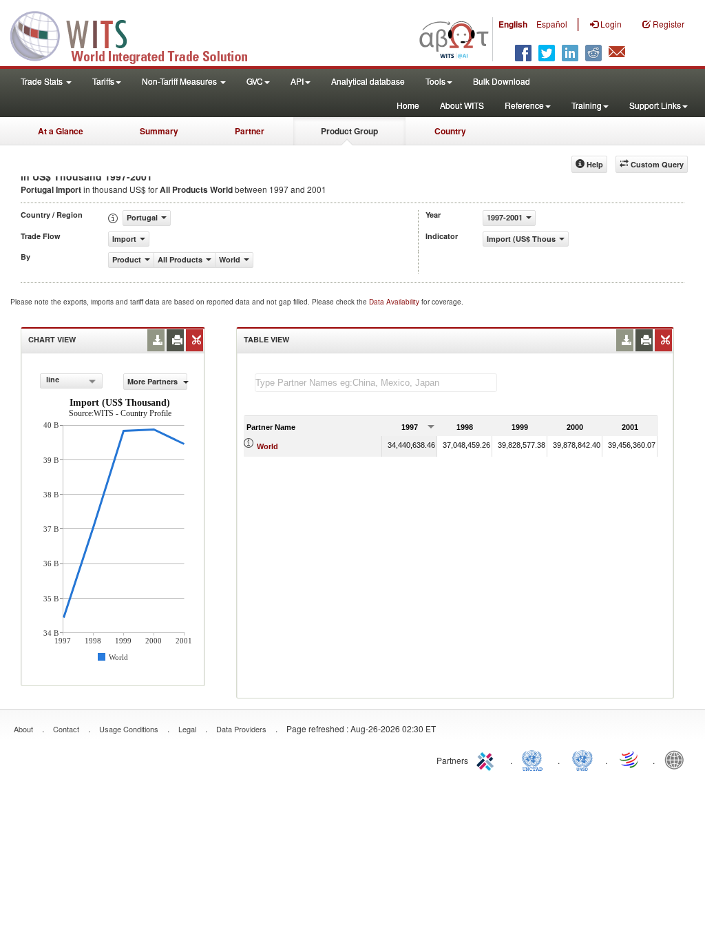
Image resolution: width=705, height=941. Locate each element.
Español (551, 24)
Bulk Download (501, 81)
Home (408, 105)
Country (450, 131)
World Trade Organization (630, 759)
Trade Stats (43, 81)
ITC (487, 759)
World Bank (677, 759)
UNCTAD (535, 759)
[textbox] (376, 382)
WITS (137, 34)
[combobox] (71, 381)
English (512, 24)
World (267, 446)
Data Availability (395, 302)
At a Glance (60, 131)
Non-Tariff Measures (180, 81)
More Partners (153, 381)
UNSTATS (582, 759)
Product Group (349, 131)
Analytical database (368, 81)
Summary (159, 131)
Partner (249, 131)
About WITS (462, 105)
